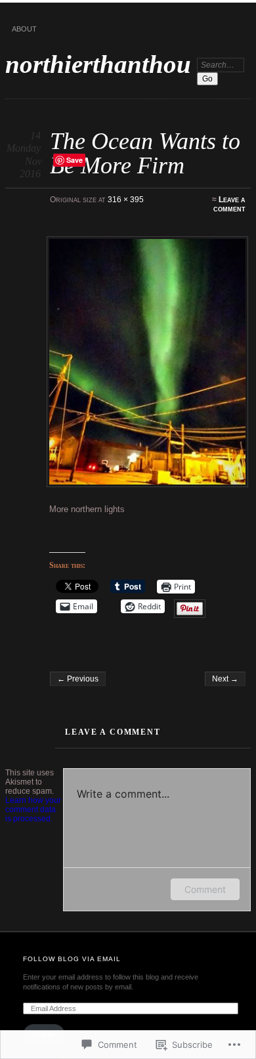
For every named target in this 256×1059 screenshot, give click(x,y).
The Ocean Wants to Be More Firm (145, 152)
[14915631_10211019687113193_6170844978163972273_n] (147, 361)
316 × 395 (126, 199)
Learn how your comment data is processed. (33, 809)
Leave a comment (229, 204)
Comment (205, 889)
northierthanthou (98, 64)
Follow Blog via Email (72, 958)
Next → (225, 678)
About (24, 29)
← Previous (77, 678)
